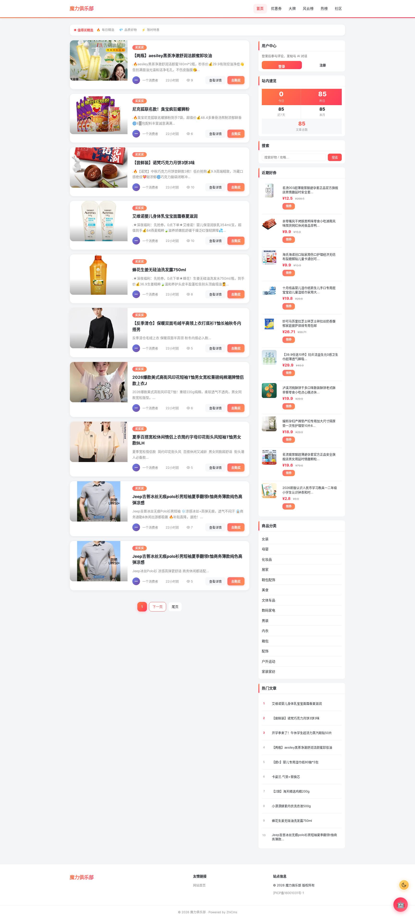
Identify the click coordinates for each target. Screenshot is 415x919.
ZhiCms (231, 912)
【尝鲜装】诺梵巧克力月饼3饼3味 (163, 162)
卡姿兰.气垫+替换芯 (286, 777)
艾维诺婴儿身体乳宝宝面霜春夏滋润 (165, 216)
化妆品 (267, 559)
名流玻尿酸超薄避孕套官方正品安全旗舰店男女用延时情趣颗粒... (309, 456)
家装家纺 (268, 671)
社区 (338, 8)
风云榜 (308, 8)
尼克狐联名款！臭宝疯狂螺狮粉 (160, 109)
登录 (281, 66)
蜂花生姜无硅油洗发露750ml (159, 269)
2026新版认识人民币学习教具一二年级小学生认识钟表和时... (309, 490)
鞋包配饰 (268, 580)
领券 (289, 206)
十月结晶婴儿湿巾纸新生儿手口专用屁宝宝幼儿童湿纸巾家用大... (309, 290)
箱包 (265, 641)
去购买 (236, 80)
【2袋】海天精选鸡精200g (291, 791)
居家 (265, 569)
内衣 (265, 631)
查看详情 (215, 80)
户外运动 (268, 661)
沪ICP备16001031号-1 (288, 893)
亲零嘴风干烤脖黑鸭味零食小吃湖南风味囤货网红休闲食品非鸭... (309, 223)
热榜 (324, 8)
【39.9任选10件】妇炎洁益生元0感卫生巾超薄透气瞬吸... (310, 357)
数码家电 (268, 610)
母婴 (265, 549)
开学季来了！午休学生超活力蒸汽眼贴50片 (302, 733)
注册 (323, 65)
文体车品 (268, 600)
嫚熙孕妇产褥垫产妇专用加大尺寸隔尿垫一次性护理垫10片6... (309, 423)
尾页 (175, 607)
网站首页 (199, 885)
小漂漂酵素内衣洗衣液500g (291, 806)
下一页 (158, 607)
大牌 (292, 8)
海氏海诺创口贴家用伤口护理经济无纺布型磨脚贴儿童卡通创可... (309, 256)
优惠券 (276, 8)
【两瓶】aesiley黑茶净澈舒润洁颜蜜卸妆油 (172, 55)
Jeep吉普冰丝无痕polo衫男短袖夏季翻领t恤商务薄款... (304, 837)
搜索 (335, 157)
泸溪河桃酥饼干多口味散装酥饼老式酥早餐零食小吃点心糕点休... (309, 390)
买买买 (139, 47)
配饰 (265, 651)
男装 (265, 621)
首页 (260, 8)
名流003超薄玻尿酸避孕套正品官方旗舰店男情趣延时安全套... (310, 190)
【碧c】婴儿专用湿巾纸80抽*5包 (295, 762)
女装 (265, 539)
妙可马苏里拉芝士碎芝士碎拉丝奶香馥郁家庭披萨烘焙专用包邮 (309, 323)
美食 (265, 590)
